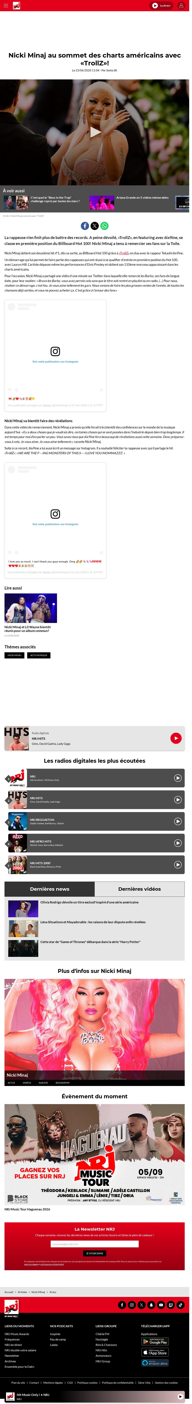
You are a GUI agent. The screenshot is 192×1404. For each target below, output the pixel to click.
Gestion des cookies (166, 1382)
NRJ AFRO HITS (40, 841)
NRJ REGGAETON (42, 819)
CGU (70, 1382)
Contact (34, 1382)
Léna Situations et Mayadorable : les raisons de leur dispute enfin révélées (93, 922)
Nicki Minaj (17, 1075)
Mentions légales (53, 1382)
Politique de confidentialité (118, 1382)
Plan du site (18, 1382)
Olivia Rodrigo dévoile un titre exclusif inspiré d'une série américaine (89, 902)
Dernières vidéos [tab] (139, 889)
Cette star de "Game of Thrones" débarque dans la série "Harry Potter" (90, 942)
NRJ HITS (38, 738)
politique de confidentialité (52, 1264)
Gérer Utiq (144, 1382)
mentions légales (31, 1264)
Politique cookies (87, 1382)
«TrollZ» (124, 253)
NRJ (32, 776)
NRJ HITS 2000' (40, 863)
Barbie (47, 405)
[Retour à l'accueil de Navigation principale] (16, 5)
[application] (94, 132)
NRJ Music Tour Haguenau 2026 (27, 1209)
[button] (94, 132)
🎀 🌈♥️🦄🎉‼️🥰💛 (21, 398)
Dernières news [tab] (49, 889)
